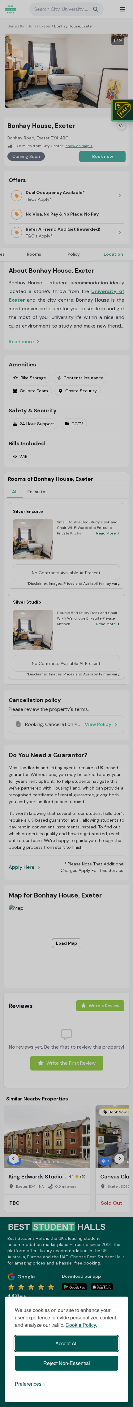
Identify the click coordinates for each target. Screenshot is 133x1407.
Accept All (66, 1343)
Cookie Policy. (81, 1324)
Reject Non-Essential (66, 1363)
